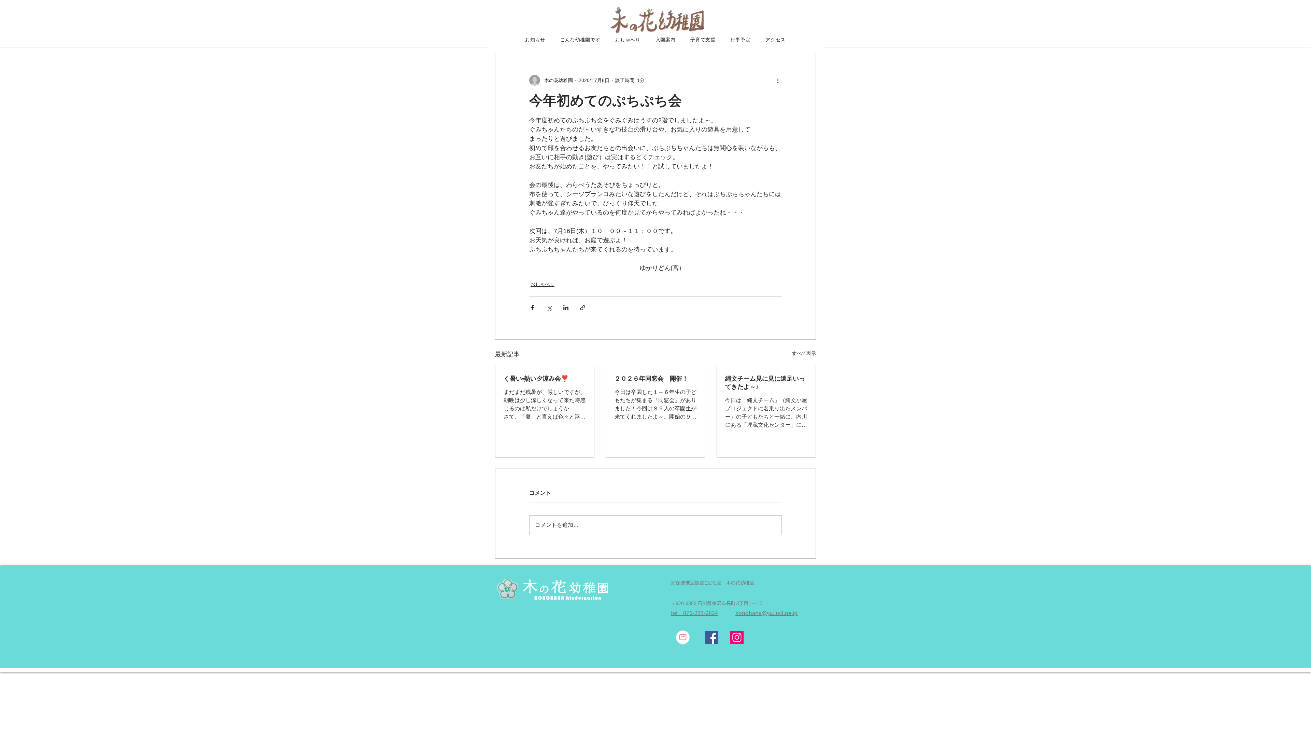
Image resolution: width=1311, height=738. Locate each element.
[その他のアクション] (778, 80)
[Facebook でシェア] (532, 307)
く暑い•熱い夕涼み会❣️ (536, 378)
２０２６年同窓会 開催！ (651, 378)
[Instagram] (737, 637)
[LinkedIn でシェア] (566, 307)
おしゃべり (542, 284)
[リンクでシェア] (582, 307)
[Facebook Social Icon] (711, 637)
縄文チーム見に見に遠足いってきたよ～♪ (765, 382)
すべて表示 (804, 353)
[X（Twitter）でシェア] (549, 307)
